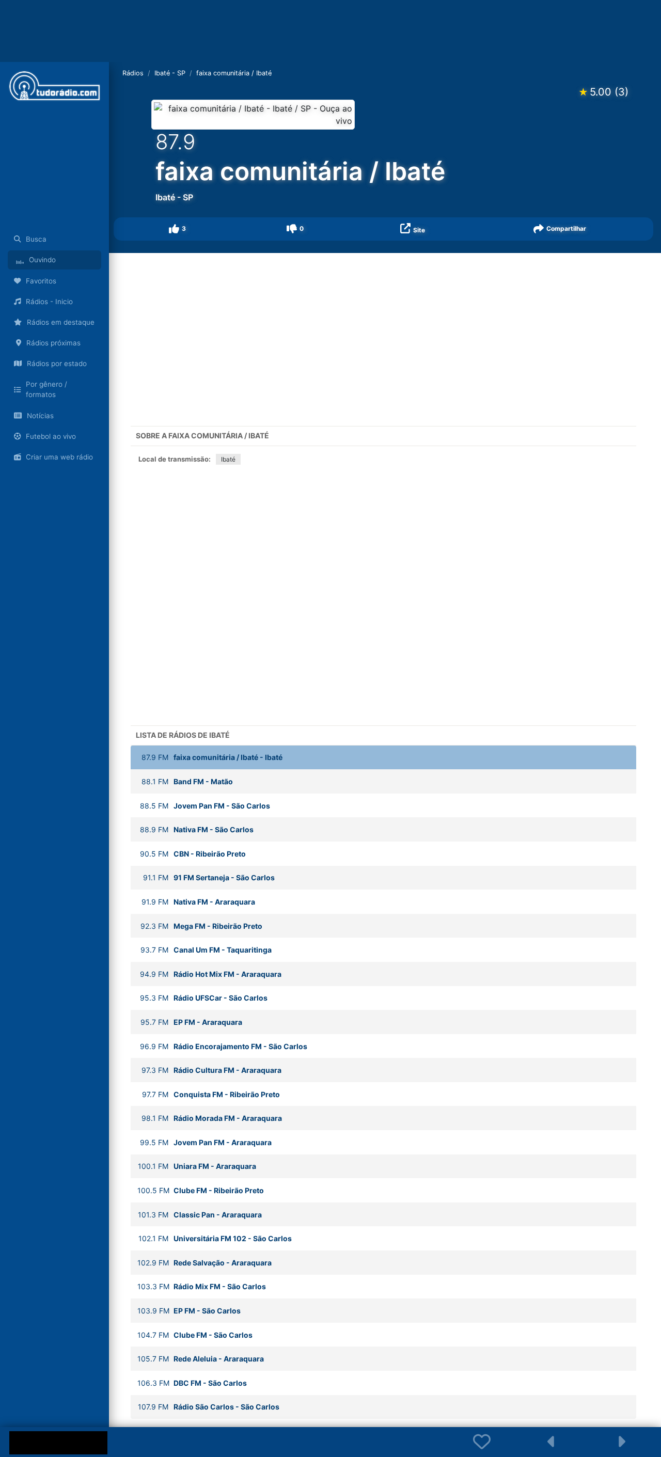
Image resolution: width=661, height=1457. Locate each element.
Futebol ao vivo (51, 436)
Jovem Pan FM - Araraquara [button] (206, 1142)
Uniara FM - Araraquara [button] (197, 1166)
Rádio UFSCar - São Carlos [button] (203, 997)
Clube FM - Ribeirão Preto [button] (200, 1190)
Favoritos (41, 281)
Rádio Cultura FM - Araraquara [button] (211, 1070)
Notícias (40, 415)
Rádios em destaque (61, 322)
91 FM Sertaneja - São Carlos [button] (209, 877)
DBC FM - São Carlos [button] (192, 1383)
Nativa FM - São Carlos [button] (197, 829)
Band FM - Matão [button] (187, 781)
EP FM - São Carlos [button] (189, 1310)
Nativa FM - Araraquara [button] (198, 901)
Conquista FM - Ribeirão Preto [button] (211, 1094)
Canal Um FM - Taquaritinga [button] (206, 949)
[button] (178, 229)
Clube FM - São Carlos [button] (195, 1335)
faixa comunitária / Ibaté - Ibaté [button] (211, 757)
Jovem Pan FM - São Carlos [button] (205, 805)
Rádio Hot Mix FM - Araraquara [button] (210, 974)
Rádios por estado (57, 363)
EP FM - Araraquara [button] (191, 1022)
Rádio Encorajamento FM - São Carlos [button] (223, 1046)
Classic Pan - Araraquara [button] (200, 1214)
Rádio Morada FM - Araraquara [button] (211, 1118)
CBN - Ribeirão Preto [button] (193, 853)
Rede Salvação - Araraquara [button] (204, 1262)
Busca (36, 239)
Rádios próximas (53, 343)
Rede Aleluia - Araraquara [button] (200, 1358)
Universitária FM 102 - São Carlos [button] (215, 1238)
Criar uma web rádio (59, 457)
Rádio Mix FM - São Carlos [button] (201, 1286)
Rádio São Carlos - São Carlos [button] (208, 1406)
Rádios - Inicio (49, 301)
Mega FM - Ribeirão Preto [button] (201, 926)
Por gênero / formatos (46, 389)
